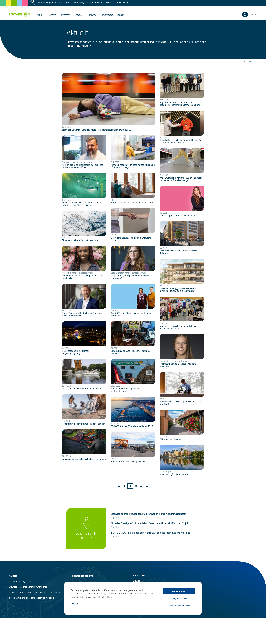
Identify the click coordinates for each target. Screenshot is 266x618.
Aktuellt (40, 14)
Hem (244, 62)
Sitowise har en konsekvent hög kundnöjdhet (28, 586)
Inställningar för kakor (179, 605)
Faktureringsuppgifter (82, 575)
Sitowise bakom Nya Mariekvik (22, 581)
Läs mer (75, 603)
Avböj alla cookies (179, 598)
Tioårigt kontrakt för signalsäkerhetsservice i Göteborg (31, 598)
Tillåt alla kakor (179, 591)
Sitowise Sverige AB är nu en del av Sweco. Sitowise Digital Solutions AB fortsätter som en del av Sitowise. (82, 2)
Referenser (66, 14)
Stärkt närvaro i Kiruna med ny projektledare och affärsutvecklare (36, 592)
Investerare (107, 14)
